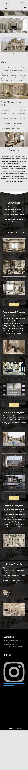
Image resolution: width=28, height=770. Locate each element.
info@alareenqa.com (12, 644)
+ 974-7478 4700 (16, 646)
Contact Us (22, 2)
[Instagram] (10, 655)
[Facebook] (5, 655)
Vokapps (19, 728)
